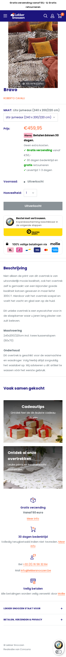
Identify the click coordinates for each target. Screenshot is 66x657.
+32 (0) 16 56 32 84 (35, 564)
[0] (59, 16)
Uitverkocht (33, 206)
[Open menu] (5, 15)
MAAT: (32, 110)
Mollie (61, 593)
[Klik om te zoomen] (33, 54)
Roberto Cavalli (14, 98)
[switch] (58, 652)
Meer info (33, 518)
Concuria (25, 649)
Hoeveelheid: (13, 193)
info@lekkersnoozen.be (36, 570)
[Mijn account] (52, 16)
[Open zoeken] (46, 16)
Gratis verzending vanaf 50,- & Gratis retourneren (33, 5)
